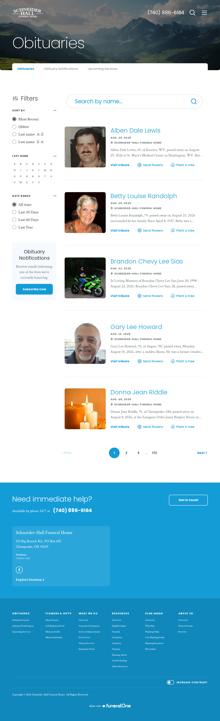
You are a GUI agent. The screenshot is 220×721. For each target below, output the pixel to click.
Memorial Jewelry (54, 637)
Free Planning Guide (154, 637)
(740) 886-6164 (165, 12)
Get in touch (188, 500)
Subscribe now (34, 289)
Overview (83, 620)
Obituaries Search (20, 620)
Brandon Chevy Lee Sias (147, 261)
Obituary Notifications (23, 626)
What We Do (88, 613)
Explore (29, 579)
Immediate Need (86, 649)
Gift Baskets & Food (55, 626)
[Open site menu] (204, 12)
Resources (120, 613)
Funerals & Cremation (89, 626)
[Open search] (192, 12)
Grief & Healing (119, 660)
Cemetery (116, 643)
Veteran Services (86, 643)
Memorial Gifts (53, 631)
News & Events (185, 626)
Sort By (18, 110)
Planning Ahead (119, 654)
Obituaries (21, 613)
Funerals (116, 631)
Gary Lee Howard (136, 327)
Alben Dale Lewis (136, 130)
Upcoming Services (21, 631)
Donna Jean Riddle (139, 392)
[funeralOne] (118, 705)
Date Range (21, 196)
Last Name (20, 156)
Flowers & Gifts (59, 613)
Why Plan (150, 626)
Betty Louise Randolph (144, 196)
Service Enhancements (89, 631)
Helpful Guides (119, 626)
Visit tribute (120, 165)
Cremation (117, 637)
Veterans (116, 649)
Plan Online (150, 649)
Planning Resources (154, 643)
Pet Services (84, 637)
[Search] (193, 101)
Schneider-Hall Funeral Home (44, 532)
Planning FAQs (152, 631)
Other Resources (120, 666)
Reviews (182, 631)
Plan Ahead (154, 613)
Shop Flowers (52, 620)
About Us (185, 613)
